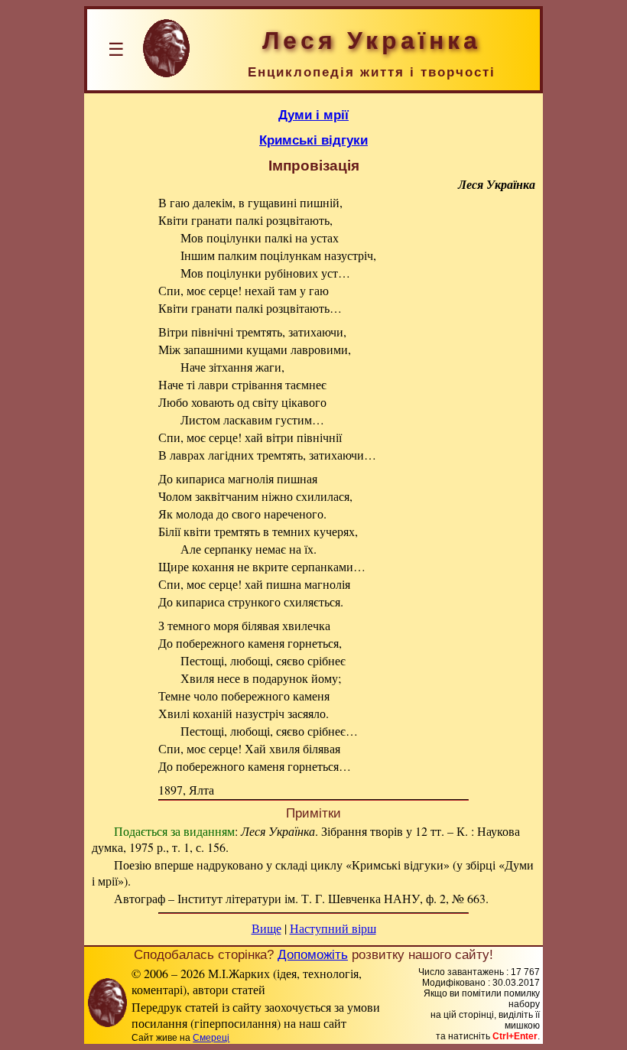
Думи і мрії (313, 114)
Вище (266, 928)
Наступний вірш (333, 928)
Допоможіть (313, 954)
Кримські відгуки (313, 140)
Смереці (211, 1037)
